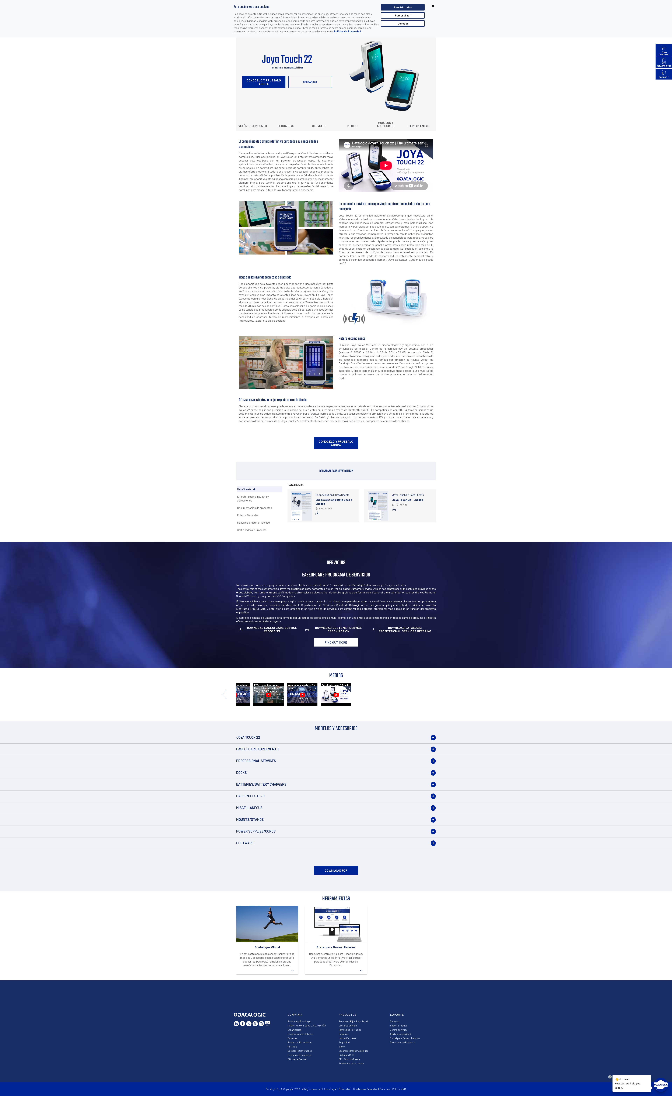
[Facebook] (242, 1023)
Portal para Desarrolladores (405, 1038)
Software (245, 843)
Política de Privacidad (347, 31)
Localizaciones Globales (300, 1033)
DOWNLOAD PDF (336, 870)
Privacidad (345, 1089)
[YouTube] (255, 1023)
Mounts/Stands (250, 819)
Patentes (385, 1089)
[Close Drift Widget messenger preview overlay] (610, 1076)
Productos (348, 1014)
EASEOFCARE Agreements (257, 749)
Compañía (295, 1014)
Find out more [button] (336, 642)
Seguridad (344, 1042)
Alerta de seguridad (400, 1033)
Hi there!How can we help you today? (626, 1083)
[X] (248, 1023)
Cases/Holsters (250, 796)
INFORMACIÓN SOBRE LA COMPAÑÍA (307, 1025)
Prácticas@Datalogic (299, 1021)
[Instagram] (261, 1023)
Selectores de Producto (402, 1042)
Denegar (403, 23)
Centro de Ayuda (399, 1029)
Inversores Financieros (299, 1054)
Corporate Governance (300, 1050)
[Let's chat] (661, 1085)
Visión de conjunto (252, 126)
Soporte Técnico (398, 1025)
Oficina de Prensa (297, 1059)
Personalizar (403, 15)
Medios (352, 126)
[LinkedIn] (236, 1023)
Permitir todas (403, 7)
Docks (241, 772)
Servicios (319, 126)
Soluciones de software (351, 1063)
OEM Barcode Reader (350, 1059)
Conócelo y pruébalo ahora (263, 81)
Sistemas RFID (346, 1054)
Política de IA (399, 1089)
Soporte (397, 1014)
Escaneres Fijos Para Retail (353, 1021)
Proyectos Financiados (300, 1042)
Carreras (292, 1038)
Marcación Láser (347, 1038)
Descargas (310, 81)
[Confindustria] (267, 1023)
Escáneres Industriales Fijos (353, 1050)
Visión (342, 1046)
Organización (294, 1029)
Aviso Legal (330, 1089)
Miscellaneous (249, 808)
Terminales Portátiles (350, 1029)
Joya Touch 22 (248, 737)
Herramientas (418, 126)
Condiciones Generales (365, 1089)
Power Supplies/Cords (256, 831)
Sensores (344, 1033)
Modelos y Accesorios (385, 124)
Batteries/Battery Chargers (261, 784)
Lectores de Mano (348, 1025)
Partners (292, 1046)
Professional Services (256, 761)
